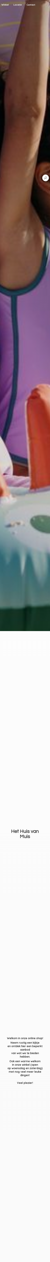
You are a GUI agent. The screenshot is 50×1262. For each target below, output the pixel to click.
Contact (31, 4)
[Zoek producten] (45, 178)
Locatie (17, 4)
